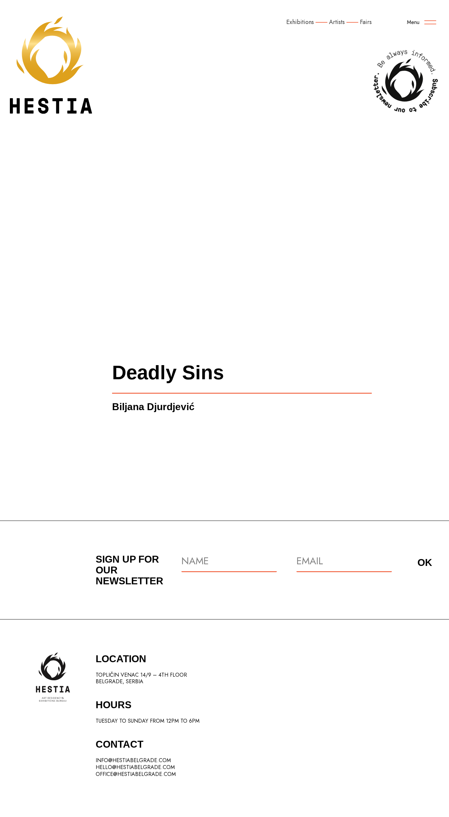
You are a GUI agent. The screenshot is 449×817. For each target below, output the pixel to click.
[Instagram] (393, 776)
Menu (413, 22)
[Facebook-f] (411, 776)
